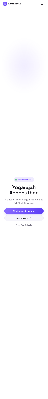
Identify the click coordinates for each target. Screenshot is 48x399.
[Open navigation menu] (42, 4)
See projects (22, 218)
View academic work (25, 211)
